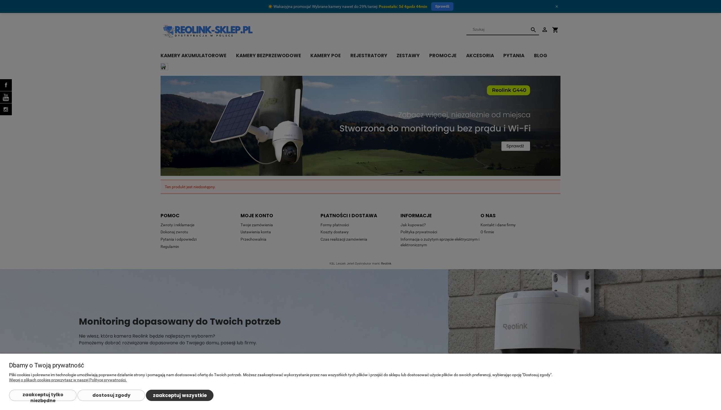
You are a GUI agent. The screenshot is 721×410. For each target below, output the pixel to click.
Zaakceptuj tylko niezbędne (43, 396)
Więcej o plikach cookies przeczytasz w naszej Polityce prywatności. (68, 380)
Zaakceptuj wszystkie (180, 395)
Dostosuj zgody (111, 395)
